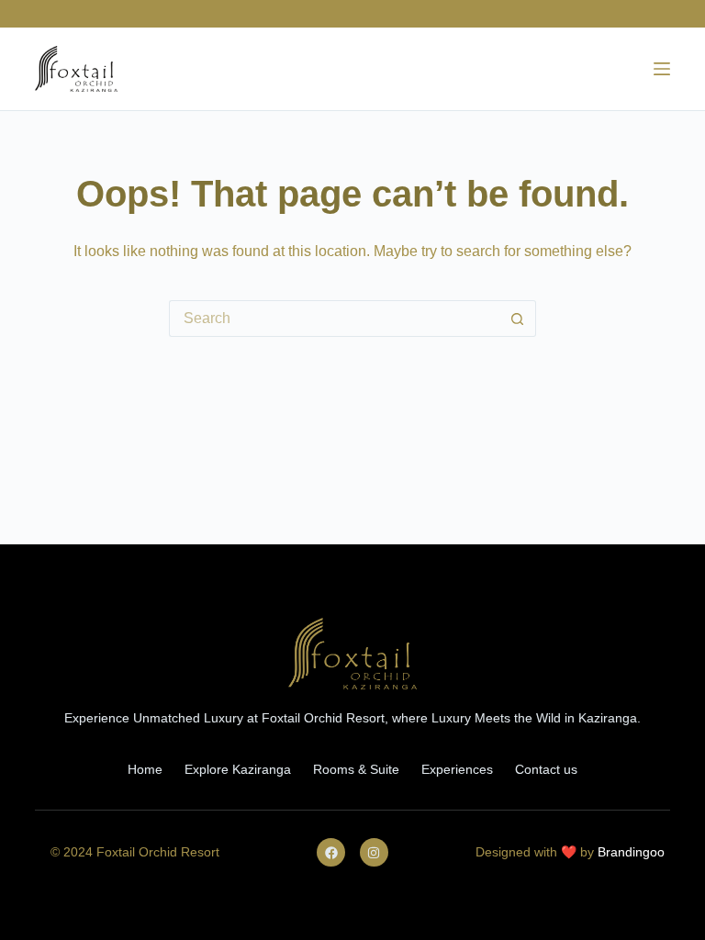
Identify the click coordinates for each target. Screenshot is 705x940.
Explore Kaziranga (238, 769)
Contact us (546, 769)
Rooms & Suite (356, 769)
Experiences (457, 769)
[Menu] (662, 69)
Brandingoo (631, 852)
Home (145, 769)
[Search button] (517, 318)
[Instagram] (374, 852)
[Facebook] (331, 852)
